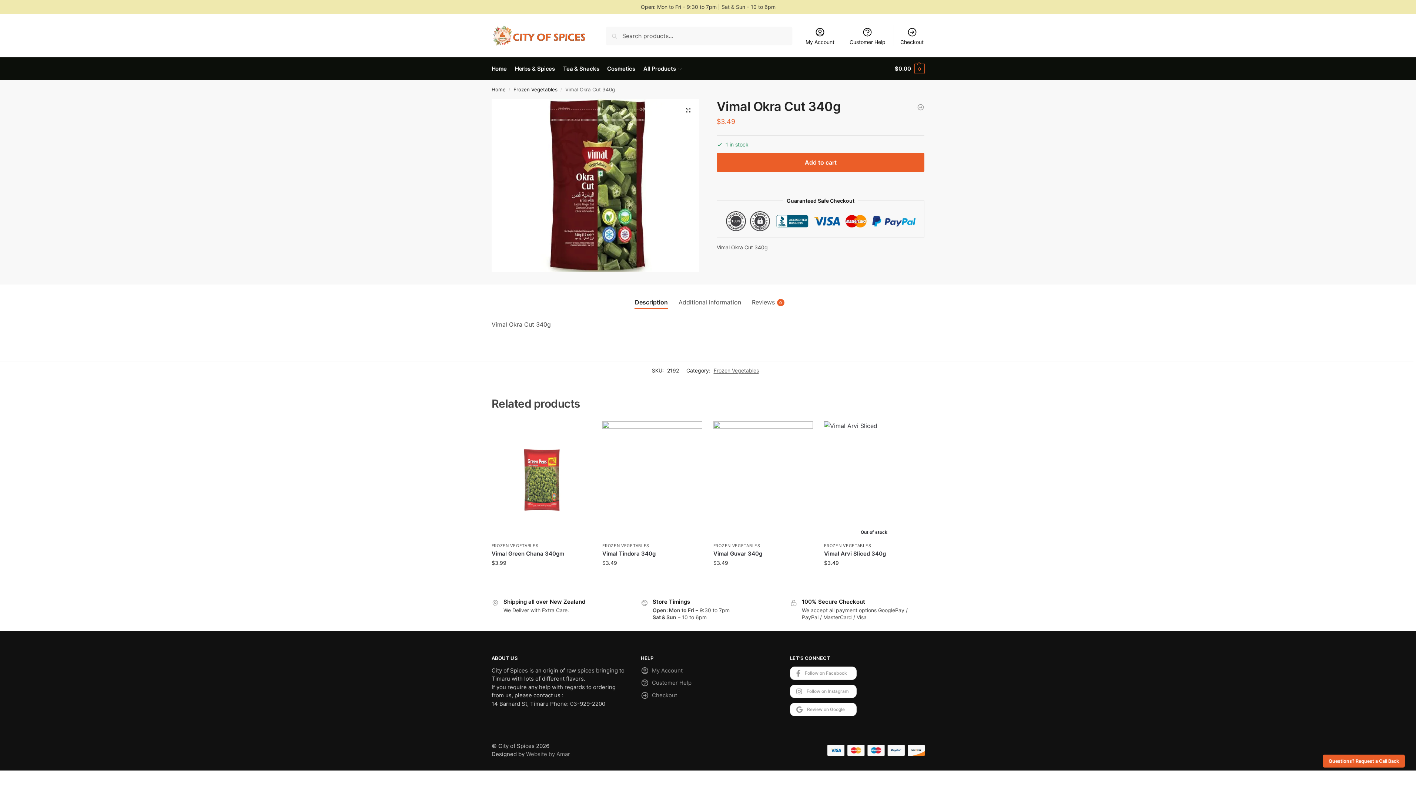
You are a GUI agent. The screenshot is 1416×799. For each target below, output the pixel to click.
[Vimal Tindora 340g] (652, 480)
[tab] (651, 302)
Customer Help (868, 42)
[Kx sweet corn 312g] (920, 107)
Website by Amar (548, 754)
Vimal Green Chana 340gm (528, 553)
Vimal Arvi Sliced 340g (855, 553)
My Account (820, 42)
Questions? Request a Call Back (1364, 761)
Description (651, 302)
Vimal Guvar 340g (737, 553)
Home (499, 89)
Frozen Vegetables (535, 89)
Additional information (710, 302)
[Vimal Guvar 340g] (763, 480)
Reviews (767, 302)
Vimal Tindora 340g (629, 553)
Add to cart (821, 162)
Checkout (912, 42)
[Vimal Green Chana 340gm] (542, 480)
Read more (874, 578)
